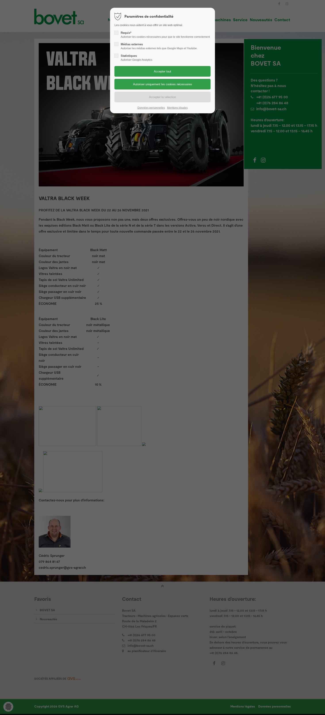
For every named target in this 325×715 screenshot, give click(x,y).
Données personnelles (151, 107)
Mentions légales (177, 107)
